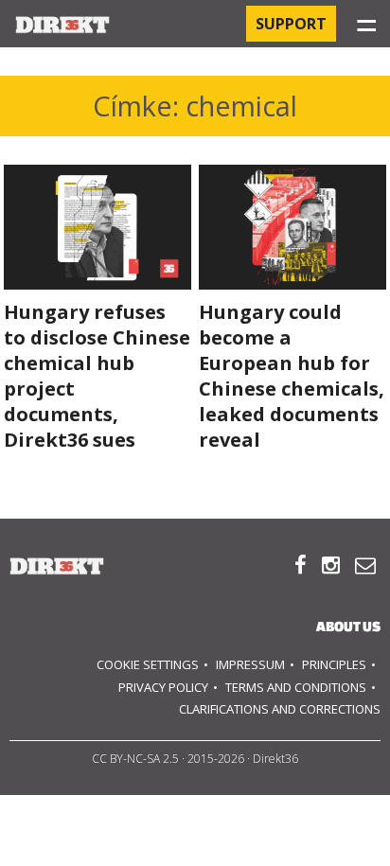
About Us (348, 626)
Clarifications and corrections (280, 708)
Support (291, 23)
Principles (334, 664)
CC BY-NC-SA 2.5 (135, 759)
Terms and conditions (295, 687)
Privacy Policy (163, 687)
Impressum (250, 664)
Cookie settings (148, 664)
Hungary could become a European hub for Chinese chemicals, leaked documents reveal (291, 375)
